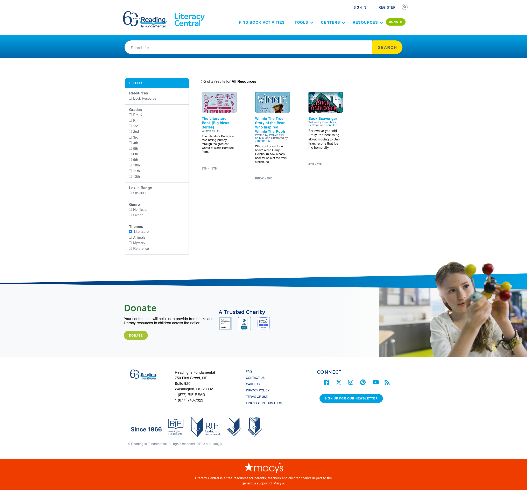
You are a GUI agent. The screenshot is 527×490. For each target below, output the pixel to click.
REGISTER (387, 7)
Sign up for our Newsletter (351, 398)
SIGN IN (360, 7)
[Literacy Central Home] (189, 13)
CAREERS (253, 384)
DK (218, 131)
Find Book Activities (262, 22)
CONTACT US (256, 378)
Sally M (260, 138)
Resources (365, 22)
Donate (136, 335)
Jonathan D (262, 141)
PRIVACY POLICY (257, 390)
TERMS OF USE (259, 397)
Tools (301, 22)
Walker (273, 135)
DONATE (395, 22)
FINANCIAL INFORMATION (264, 403)
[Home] (147, 13)
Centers (330, 22)
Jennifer (331, 125)
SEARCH (405, 7)
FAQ (249, 371)
